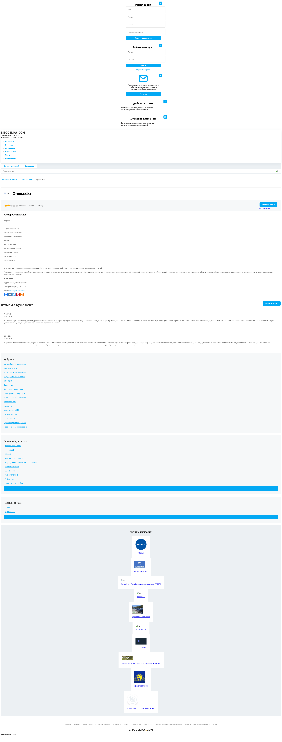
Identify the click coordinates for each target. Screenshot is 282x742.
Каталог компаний (11, 166)
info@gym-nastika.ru (17, 290)
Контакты (9, 141)
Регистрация (10, 158)
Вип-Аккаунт (10, 148)
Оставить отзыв (271, 303)
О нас (215, 724)
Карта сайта (10, 151)
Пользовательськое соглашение (169, 724)
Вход (7, 155)
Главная (68, 724)
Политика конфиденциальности (197, 724)
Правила (9, 145)
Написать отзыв (268, 204)
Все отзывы (29, 166)
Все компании (12, 488)
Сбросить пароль (143, 70)
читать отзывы (264, 208)
